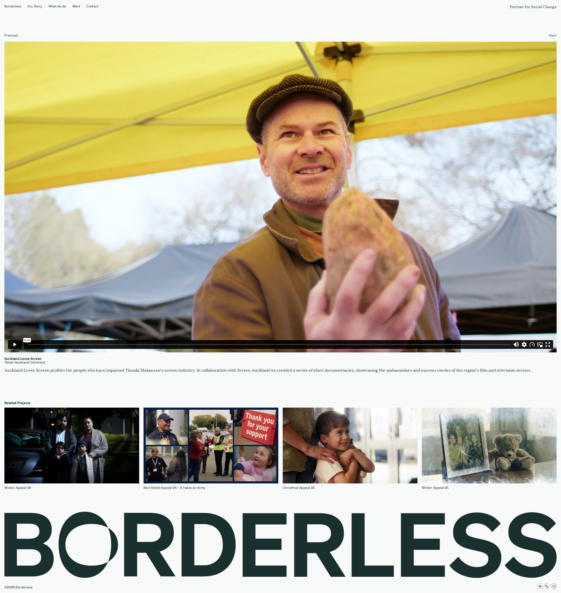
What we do (57, 6)
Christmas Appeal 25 (299, 488)
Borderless (12, 6)
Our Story (34, 6)
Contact (92, 6)
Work (76, 6)
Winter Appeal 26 (17, 488)
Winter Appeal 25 (435, 488)
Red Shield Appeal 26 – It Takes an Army (175, 488)
